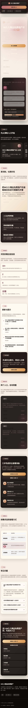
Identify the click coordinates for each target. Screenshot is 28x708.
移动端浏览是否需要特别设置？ (11, 609)
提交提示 (14, 114)
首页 (4, 10)
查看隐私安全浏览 (14, 474)
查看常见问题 (14, 53)
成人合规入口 (10, 11)
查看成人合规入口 (14, 478)
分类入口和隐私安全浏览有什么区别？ (12, 605)
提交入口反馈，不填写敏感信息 (10, 109)
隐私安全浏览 (18, 11)
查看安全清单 (14, 369)
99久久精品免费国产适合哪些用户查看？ (12, 585)
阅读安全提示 (14, 49)
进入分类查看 (14, 45)
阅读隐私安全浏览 (14, 645)
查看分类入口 (14, 7)
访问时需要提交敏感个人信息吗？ (11, 600)
